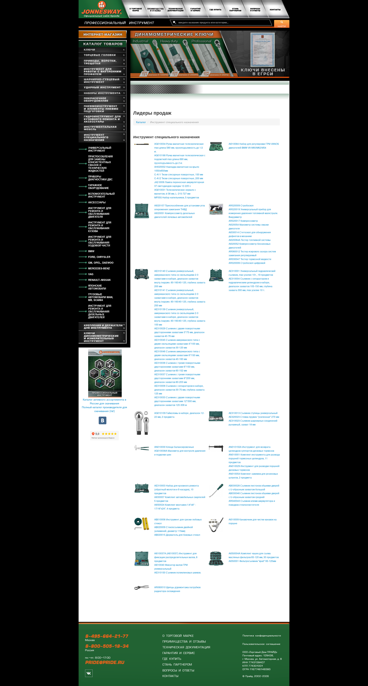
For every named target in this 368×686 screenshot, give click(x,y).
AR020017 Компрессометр (243, 220)
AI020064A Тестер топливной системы (250, 239)
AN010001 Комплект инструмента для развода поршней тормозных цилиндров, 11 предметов (254, 458)
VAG (90, 274)
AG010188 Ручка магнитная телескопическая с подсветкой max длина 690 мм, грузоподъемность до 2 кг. (179, 159)
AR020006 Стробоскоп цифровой (247, 262)
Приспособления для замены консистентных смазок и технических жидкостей (100, 164)
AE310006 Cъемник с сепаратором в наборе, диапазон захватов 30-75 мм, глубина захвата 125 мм (179, 389)
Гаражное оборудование (98, 186)
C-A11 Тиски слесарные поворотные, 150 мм (178, 174)
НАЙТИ (282, 26)
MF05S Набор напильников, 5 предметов (176, 197)
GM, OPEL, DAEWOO (100, 262)
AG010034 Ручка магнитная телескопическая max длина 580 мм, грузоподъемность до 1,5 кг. (179, 147)
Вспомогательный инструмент (101, 195)
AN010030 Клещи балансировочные (174, 446)
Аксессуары (97, 202)
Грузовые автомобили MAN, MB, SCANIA (100, 297)
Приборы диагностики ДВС (100, 178)
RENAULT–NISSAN (99, 280)
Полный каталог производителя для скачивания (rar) (104, 409)
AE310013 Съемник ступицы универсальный (253, 413)
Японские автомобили (97, 287)
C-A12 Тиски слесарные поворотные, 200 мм (178, 178)
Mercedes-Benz (99, 268)
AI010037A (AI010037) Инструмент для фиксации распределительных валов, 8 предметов (175, 557)
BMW (91, 251)
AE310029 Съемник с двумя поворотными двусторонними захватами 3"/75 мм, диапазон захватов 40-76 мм (179, 332)
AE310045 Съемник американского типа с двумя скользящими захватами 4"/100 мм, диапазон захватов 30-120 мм (177, 343)
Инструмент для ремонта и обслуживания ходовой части (99, 241)
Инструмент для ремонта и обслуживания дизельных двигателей (99, 311)
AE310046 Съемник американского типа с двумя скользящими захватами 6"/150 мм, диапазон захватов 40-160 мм (177, 355)
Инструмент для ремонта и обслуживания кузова (99, 227)
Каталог (141, 122)
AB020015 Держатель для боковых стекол (177, 534)
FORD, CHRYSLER (99, 257)
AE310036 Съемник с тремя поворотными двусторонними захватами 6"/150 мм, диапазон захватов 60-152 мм (177, 366)
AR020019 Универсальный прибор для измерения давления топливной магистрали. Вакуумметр (253, 213)
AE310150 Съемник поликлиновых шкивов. (177, 572)
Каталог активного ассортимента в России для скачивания (104, 401)
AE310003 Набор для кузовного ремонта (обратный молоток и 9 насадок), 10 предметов (176, 489)
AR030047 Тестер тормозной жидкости (250, 259)
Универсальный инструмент (99, 149)
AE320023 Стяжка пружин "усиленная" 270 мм (254, 416)
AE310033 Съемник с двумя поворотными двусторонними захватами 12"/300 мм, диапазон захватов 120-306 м (177, 401)
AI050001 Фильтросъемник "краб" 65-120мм (252, 561)
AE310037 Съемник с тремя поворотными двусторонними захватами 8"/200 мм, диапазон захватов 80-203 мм (177, 378)
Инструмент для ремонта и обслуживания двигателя (99, 212)
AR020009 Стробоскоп (241, 205)
